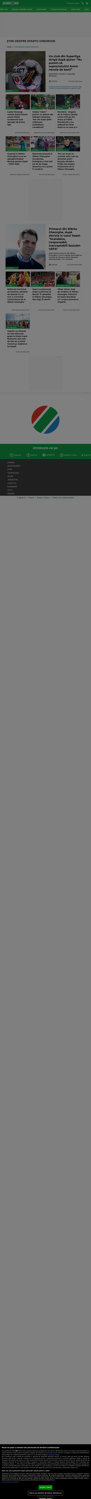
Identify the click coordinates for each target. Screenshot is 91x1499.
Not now (52, 511)
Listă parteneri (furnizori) (10, 1482)
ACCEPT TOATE (45, 1487)
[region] (45, 1471)
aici (15, 1464)
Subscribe (39, 511)
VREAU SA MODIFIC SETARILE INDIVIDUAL (45, 1493)
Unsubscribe (45, 516)
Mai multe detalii (53, 1454)
